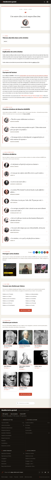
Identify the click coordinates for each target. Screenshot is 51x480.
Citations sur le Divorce (7, 303)
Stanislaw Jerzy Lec (15, 212)
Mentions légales (4, 477)
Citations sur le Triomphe (8, 294)
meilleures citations (37, 97)
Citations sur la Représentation (32, 294)
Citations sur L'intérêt (7, 296)
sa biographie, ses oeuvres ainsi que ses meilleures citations (34, 75)
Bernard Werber (14, 194)
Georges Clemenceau (16, 184)
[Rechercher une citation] (17, 403)
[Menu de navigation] (47, 1)
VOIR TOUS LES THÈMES (25, 310)
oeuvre (5, 41)
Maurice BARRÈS (25, 27)
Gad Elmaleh (13, 202)
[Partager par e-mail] (45, 252)
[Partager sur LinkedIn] (42, 252)
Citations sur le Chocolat (31, 303)
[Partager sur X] (37, 252)
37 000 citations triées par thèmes (28, 95)
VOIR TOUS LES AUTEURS (25, 394)
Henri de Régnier (14, 222)
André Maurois (14, 232)
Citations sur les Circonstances (9, 298)
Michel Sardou (14, 166)
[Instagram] (48, 472)
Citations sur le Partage (30, 301)
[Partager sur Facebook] (34, 252)
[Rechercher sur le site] (44, 1)
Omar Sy (12, 175)
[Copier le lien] (47, 252)
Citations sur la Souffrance (31, 296)
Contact (11, 477)
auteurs (41, 95)
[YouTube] (45, 472)
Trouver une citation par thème (14, 286)
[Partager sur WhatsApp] (39, 252)
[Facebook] (39, 472)
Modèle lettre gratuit (9, 2)
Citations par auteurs (10, 322)
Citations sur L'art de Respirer (9, 305)
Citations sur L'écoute (30, 305)
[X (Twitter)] (42, 472)
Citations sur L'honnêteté (31, 298)
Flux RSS (21, 477)
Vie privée (16, 477)
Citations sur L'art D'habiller (8, 301)
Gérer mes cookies (28, 477)
